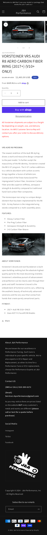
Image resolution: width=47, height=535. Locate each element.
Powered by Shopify (32, 530)
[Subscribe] (38, 509)
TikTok (8, 436)
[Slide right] (29, 48)
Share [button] (7, 321)
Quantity (5, 88)
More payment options (24, 116)
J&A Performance (19, 530)
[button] (3, 12)
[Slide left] (18, 48)
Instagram (9, 430)
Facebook (9, 442)
